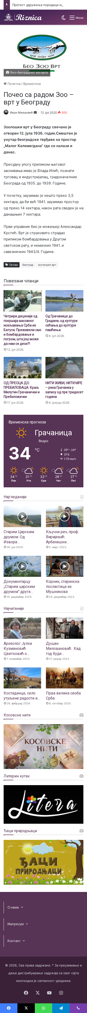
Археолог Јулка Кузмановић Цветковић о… (18, 648)
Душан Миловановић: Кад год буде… (63, 648)
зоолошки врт (47, 264)
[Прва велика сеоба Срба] (64, 677)
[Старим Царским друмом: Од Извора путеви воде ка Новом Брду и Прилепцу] (22, 516)
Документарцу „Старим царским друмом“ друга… (19, 586)
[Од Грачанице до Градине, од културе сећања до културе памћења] (64, 301)
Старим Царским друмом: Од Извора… (19, 537)
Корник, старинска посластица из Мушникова (62, 586)
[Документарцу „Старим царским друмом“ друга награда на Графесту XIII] (22, 566)
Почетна (14, 84)
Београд (27, 264)
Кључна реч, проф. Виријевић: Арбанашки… (62, 537)
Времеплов (32, 84)
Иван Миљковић (21, 112)
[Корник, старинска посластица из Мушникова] (64, 566)
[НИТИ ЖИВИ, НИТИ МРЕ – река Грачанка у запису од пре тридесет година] (64, 367)
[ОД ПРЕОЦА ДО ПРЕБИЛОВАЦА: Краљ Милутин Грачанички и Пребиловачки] (23, 367)
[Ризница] (23, 17)
